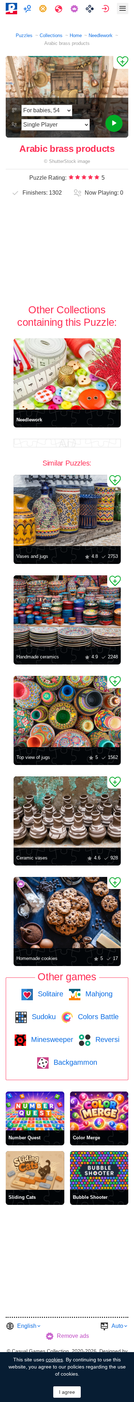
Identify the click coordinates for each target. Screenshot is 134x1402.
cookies (54, 1359)
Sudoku (43, 1017)
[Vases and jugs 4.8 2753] (67, 510)
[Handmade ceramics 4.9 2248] (67, 611)
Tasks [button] (44, 8)
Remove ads (73, 1336)
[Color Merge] (99, 1111)
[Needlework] (67, 374)
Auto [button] (117, 1326)
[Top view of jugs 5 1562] (67, 711)
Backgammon (74, 1062)
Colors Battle (97, 1017)
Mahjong (98, 994)
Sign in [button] (106, 8)
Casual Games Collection (40, 1351)
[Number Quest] (35, 1111)
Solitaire (49, 994)
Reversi (106, 1039)
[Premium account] (75, 8)
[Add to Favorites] (120, 62)
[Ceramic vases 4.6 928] (67, 812)
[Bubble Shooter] (99, 1170)
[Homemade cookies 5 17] (67, 912)
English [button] (26, 1326)
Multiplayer (28, 8)
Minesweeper (51, 1039)
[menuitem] (28, 8)
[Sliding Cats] (35, 1170)
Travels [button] (59, 8)
